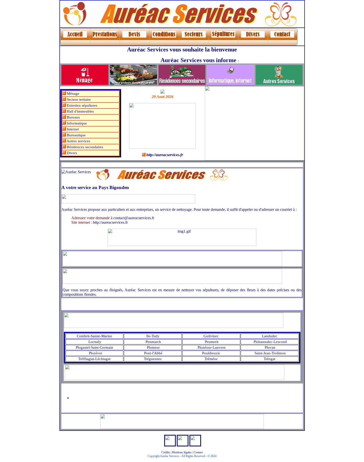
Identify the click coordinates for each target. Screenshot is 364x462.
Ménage (72, 94)
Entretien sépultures (81, 105)
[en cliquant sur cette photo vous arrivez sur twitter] (195, 444)
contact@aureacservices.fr (133, 218)
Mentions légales (182, 452)
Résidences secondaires (84, 147)
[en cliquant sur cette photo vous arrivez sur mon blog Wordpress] (170, 444)
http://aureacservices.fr (110, 222)
